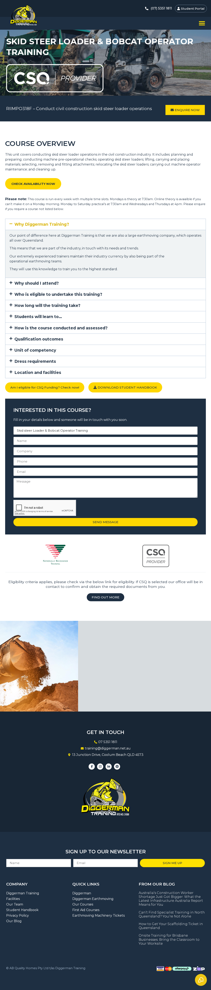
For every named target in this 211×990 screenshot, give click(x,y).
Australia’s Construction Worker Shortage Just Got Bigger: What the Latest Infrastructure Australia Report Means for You (171, 899)
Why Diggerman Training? (41, 224)
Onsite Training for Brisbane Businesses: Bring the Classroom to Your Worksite (169, 939)
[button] (202, 23)
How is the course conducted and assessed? (61, 327)
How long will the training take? (47, 305)
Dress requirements (35, 361)
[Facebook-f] (92, 766)
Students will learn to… (38, 316)
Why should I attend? (36, 283)
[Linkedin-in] (109, 766)
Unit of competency (35, 350)
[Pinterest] (117, 766)
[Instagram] (100, 766)
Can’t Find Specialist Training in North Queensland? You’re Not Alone (172, 914)
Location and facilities (37, 372)
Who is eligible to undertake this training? (58, 294)
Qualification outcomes (38, 339)
